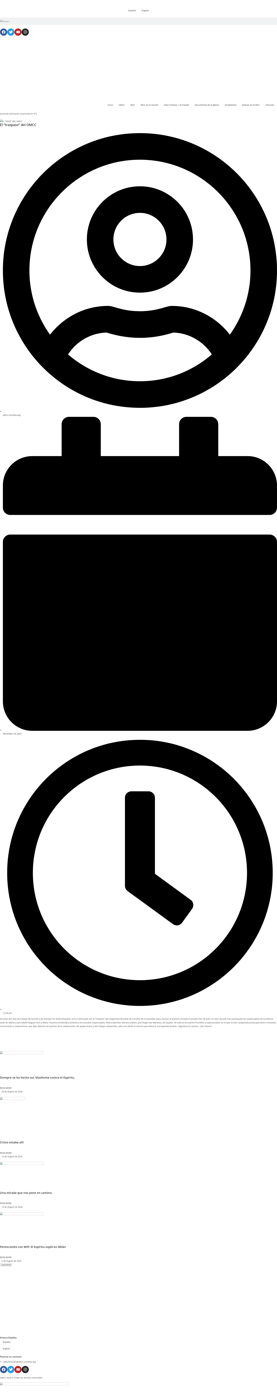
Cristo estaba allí (12, 1142)
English (145, 10)
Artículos (270, 105)
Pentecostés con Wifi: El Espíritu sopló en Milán (33, 1247)
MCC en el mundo (149, 105)
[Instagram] (25, 32)
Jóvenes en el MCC (251, 105)
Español (132, 10)
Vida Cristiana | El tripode (176, 105)
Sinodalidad (230, 105)
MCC (133, 105)
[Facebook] (3, 32)
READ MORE (6, 1088)
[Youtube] (18, 32)
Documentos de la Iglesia (207, 105)
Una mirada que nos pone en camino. (26, 1193)
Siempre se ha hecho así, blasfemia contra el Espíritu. (37, 1077)
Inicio (110, 105)
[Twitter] (10, 32)
